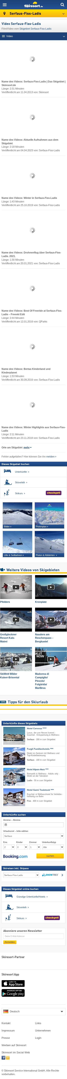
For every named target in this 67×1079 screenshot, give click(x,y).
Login (38, 1037)
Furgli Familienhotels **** (40, 749)
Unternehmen (43, 1030)
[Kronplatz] (51, 587)
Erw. (5, 842)
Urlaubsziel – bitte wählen (15, 831)
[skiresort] (33, 4)
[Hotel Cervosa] (9, 736)
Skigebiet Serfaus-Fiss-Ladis (35, 28)
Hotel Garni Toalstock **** (40, 790)
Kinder (19, 842)
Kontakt (6, 1023)
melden (50, 456)
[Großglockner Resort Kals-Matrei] (16, 620)
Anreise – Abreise (11, 820)
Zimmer (33, 842)
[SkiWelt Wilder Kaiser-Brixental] (16, 659)
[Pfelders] (16, 587)
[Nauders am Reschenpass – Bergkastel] (51, 620)
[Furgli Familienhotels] (9, 756)
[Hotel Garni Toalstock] (9, 797)
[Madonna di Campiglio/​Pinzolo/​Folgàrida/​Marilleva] (51, 659)
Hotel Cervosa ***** (36, 728)
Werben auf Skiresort (14, 1045)
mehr (27, 447)
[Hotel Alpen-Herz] (9, 777)
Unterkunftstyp (49, 842)
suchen (50, 856)
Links (38, 1023)
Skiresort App (10, 974)
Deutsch (14, 1011)
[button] (15, 857)
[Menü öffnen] (4, 4)
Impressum (8, 1030)
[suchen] (62, 4)
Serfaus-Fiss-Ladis (25, 13)
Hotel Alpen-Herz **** (37, 769)
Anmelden (10, 942)
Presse (6, 1037)
